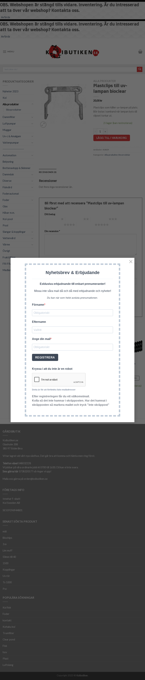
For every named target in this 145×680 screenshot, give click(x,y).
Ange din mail (41, 338)
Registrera (45, 357)
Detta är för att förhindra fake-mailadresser (54, 389)
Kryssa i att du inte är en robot (52, 368)
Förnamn (38, 304)
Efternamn (39, 321)
